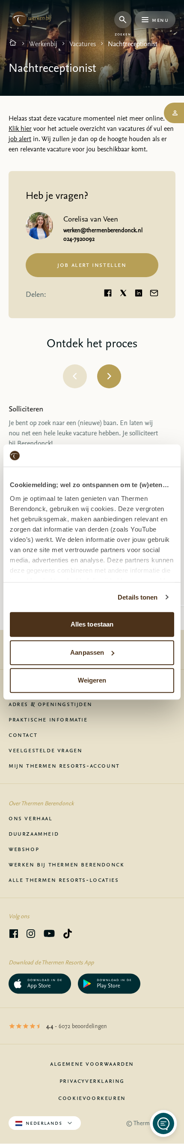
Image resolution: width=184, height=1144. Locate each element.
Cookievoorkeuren (92, 1097)
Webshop (24, 848)
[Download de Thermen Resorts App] (40, 983)
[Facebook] (14, 934)
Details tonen (137, 597)
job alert (20, 138)
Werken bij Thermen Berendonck (66, 864)
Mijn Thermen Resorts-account (64, 765)
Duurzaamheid (34, 833)
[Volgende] (109, 376)
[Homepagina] (13, 44)
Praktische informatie (48, 719)
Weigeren (92, 680)
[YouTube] (49, 935)
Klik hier (20, 128)
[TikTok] (67, 934)
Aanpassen (87, 652)
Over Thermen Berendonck (41, 803)
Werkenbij (43, 43)
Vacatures (82, 43)
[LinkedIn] (31, 934)
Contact (23, 734)
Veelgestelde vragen (45, 749)
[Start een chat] (163, 1123)
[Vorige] (75, 376)
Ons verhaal (31, 817)
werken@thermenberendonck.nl (102, 230)
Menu (160, 19)
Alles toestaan (92, 624)
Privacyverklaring (92, 1080)
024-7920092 (79, 238)
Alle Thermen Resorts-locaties (64, 879)
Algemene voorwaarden (92, 1063)
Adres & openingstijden (50, 703)
